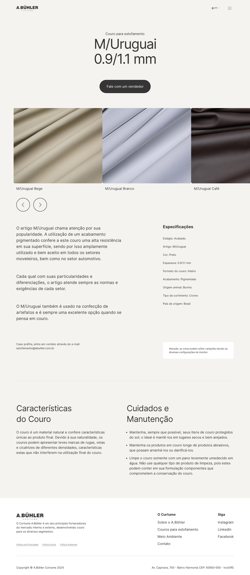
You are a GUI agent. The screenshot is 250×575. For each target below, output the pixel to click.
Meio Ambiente (169, 537)
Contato (163, 544)
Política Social (49, 544)
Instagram (226, 522)
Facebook (226, 537)
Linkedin (224, 529)
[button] (215, 8)
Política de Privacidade (27, 544)
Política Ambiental (68, 544)
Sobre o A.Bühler (171, 522)
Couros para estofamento (177, 529)
